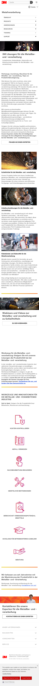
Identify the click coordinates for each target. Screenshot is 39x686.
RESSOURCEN (8, 29)
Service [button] (5, 644)
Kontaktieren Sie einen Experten (19, 616)
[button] (8, 682)
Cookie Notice (7, 674)
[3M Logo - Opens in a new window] (4, 2)
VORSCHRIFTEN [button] (8, 638)
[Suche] (31, 2)
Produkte (7, 21)
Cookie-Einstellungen (23, 656)
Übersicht (7, 17)
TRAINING (7, 33)
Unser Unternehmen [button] (11, 627)
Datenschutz (12, 656)
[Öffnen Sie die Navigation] (36, 2)
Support (7, 36)
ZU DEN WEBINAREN (19, 323)
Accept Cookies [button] (26, 678)
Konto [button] (33, 7)
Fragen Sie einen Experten (19, 142)
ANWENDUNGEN (9, 25)
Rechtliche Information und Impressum (19, 655)
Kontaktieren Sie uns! (29, 585)
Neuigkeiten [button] (7, 633)
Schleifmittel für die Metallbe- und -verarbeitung (18, 172)
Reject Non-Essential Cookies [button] (11, 678)
